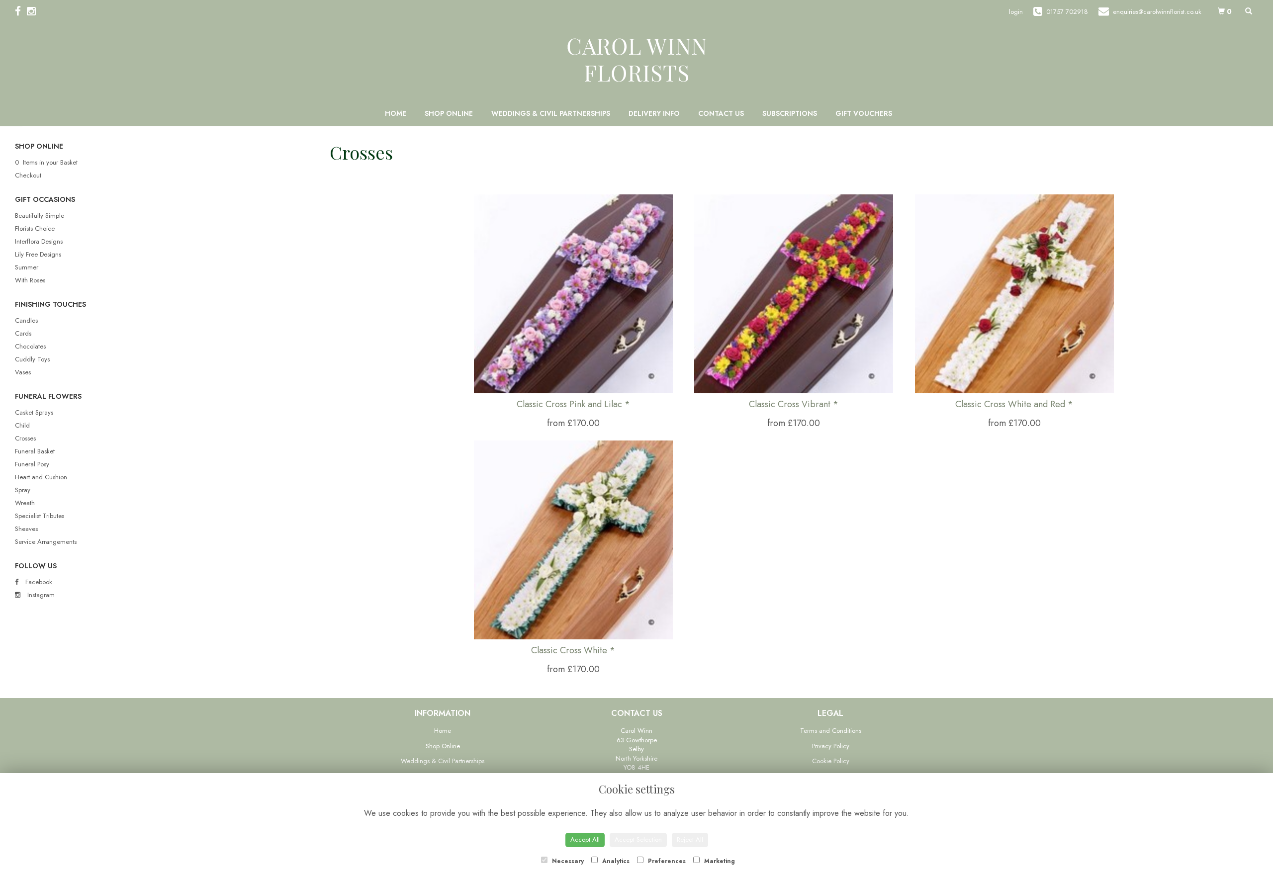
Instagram (40, 595)
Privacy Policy (830, 746)
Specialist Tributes (39, 516)
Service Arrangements (46, 541)
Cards (23, 333)
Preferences (666, 861)
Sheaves (26, 528)
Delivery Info (654, 113)
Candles (26, 320)
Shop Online (449, 113)
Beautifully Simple (39, 215)
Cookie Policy (830, 761)
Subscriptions (789, 113)
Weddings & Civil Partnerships (550, 113)
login (1016, 11)
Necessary (567, 861)
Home (395, 113)
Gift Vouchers (863, 113)
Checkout (28, 175)
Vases (23, 372)
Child (22, 425)
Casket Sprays (34, 412)
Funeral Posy (32, 464)
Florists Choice (35, 228)
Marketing (718, 861)
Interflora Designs (39, 241)
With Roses (30, 280)
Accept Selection (638, 839)
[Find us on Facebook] (21, 11)
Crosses (25, 438)
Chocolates (30, 346)
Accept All (585, 839)
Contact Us (721, 113)
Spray (22, 490)
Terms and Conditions (830, 730)
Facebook (37, 582)
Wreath (25, 503)
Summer (26, 267)
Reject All (690, 839)
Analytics (615, 861)
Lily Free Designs (38, 254)
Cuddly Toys (32, 359)
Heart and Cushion (41, 477)
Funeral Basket (35, 451)
